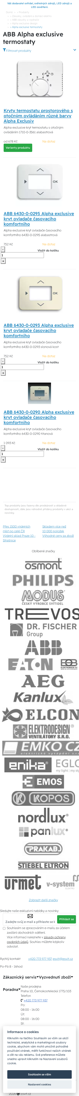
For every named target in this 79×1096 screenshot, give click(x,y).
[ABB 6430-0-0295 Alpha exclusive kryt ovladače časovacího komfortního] (39, 182)
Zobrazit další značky (43, 900)
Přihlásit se (66, 919)
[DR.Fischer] (43, 630)
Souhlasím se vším (39, 1074)
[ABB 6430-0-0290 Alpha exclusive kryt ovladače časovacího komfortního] (39, 393)
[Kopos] (43, 798)
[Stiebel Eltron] (43, 865)
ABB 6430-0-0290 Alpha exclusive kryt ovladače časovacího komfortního (39, 417)
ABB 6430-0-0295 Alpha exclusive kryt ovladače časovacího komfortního (39, 219)
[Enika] (28, 764)
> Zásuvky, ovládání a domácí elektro (31, 16)
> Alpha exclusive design (23, 23)
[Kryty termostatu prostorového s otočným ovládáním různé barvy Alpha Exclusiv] (39, 79)
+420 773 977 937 (40, 959)
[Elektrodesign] (43, 731)
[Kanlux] (43, 697)
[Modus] (43, 597)
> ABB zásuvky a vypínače (24, 19)
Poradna (10, 989)
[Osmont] (43, 563)
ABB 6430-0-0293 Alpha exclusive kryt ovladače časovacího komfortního (39, 330)
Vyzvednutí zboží (55, 977)
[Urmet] (23, 882)
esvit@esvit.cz (63, 959)
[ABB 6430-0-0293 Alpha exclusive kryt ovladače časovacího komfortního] (39, 294)
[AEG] (43, 681)
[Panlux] (43, 832)
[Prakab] (43, 848)
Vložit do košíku (48, 250)
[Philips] (43, 580)
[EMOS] (43, 781)
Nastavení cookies (39, 1084)
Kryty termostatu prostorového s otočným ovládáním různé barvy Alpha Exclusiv (38, 116)
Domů (9, 12)
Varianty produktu (18, 147)
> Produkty (23, 12)
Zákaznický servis (19, 977)
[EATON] (30, 664)
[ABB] (43, 647)
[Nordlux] (43, 815)
